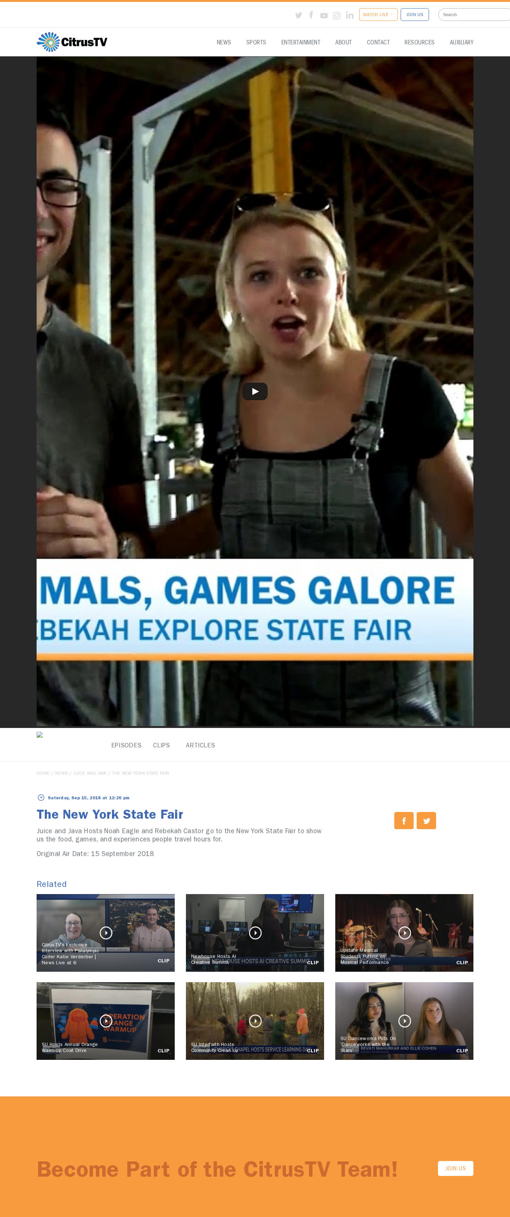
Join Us (455, 1169)
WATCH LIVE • (378, 15)
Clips (161, 746)
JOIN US (414, 15)
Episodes (124, 746)
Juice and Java (89, 774)
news (61, 774)
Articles (199, 746)
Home (43, 774)
